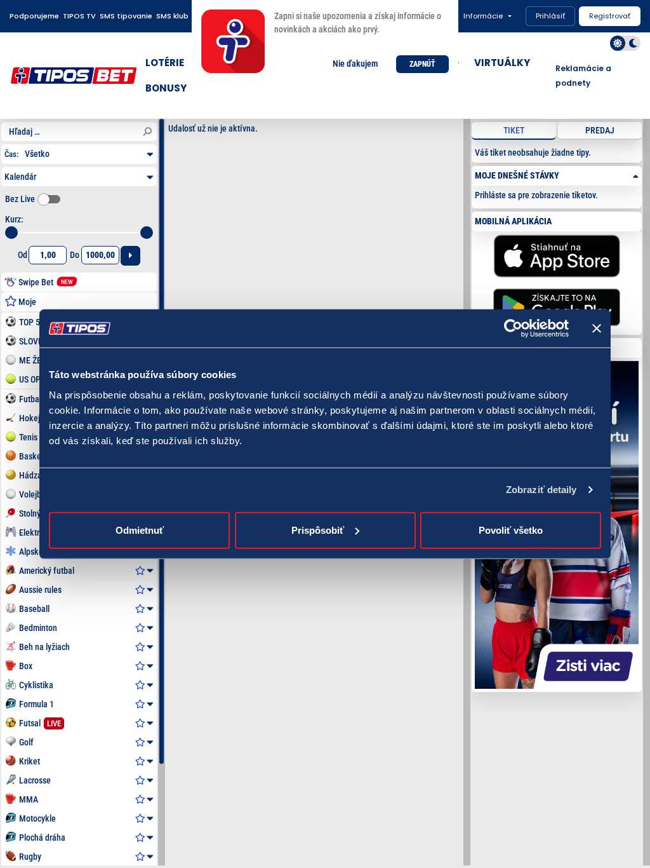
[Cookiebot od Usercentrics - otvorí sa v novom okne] (513, 328)
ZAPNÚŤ (422, 64)
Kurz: (14, 219)
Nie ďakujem (355, 63)
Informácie (483, 16)
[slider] (11, 232)
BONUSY (166, 88)
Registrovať (609, 16)
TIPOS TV (79, 16)
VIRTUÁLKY (502, 62)
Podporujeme (34, 16)
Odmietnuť (140, 529)
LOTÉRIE (164, 62)
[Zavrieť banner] (596, 328)
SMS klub (172, 16)
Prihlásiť (550, 16)
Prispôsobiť (317, 529)
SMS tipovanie (126, 16)
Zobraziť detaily (541, 489)
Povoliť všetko (511, 529)
